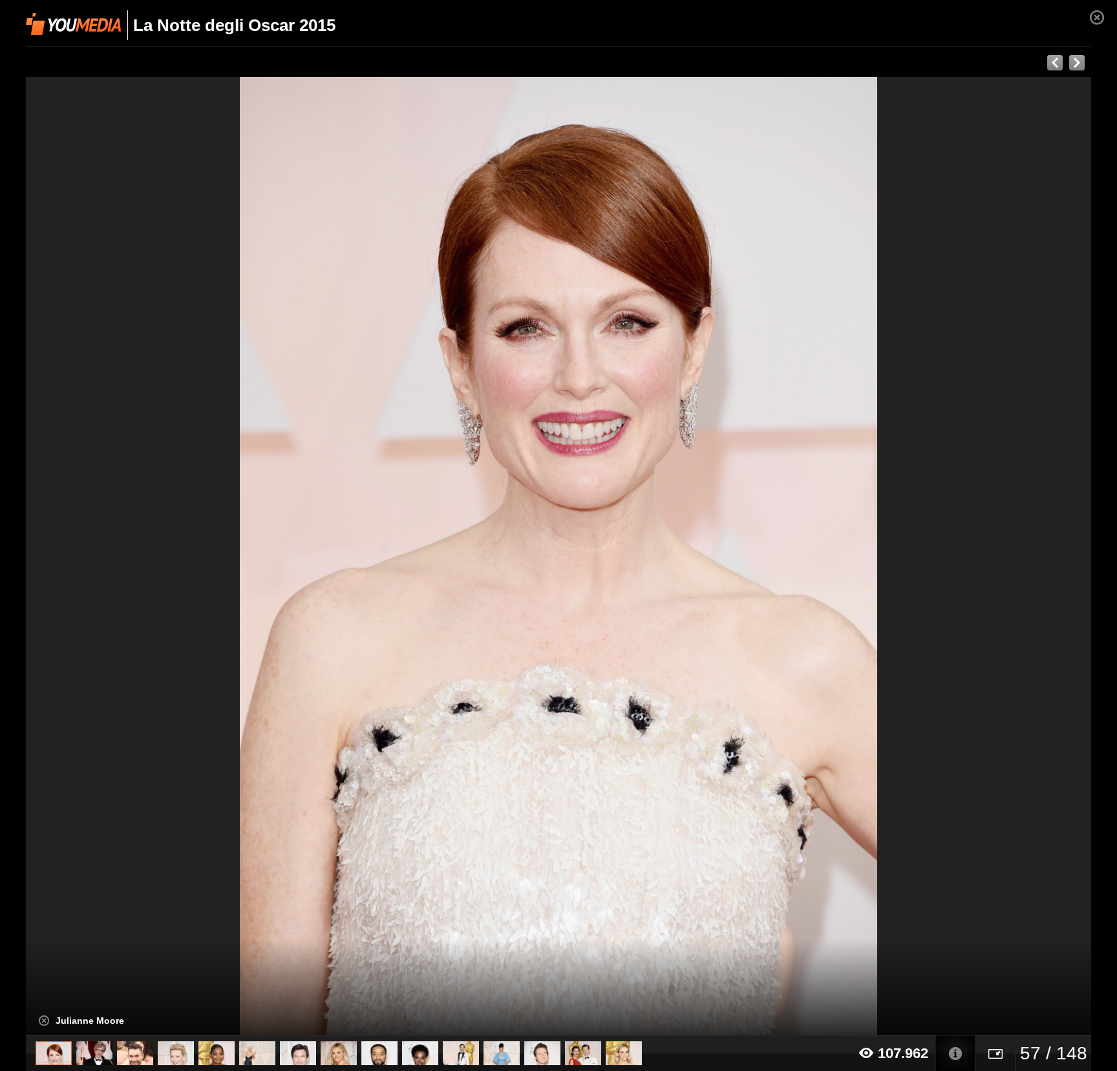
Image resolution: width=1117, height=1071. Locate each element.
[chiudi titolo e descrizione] (44, 1020)
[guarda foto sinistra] (132, 556)
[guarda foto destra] (665, 556)
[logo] (73, 24)
